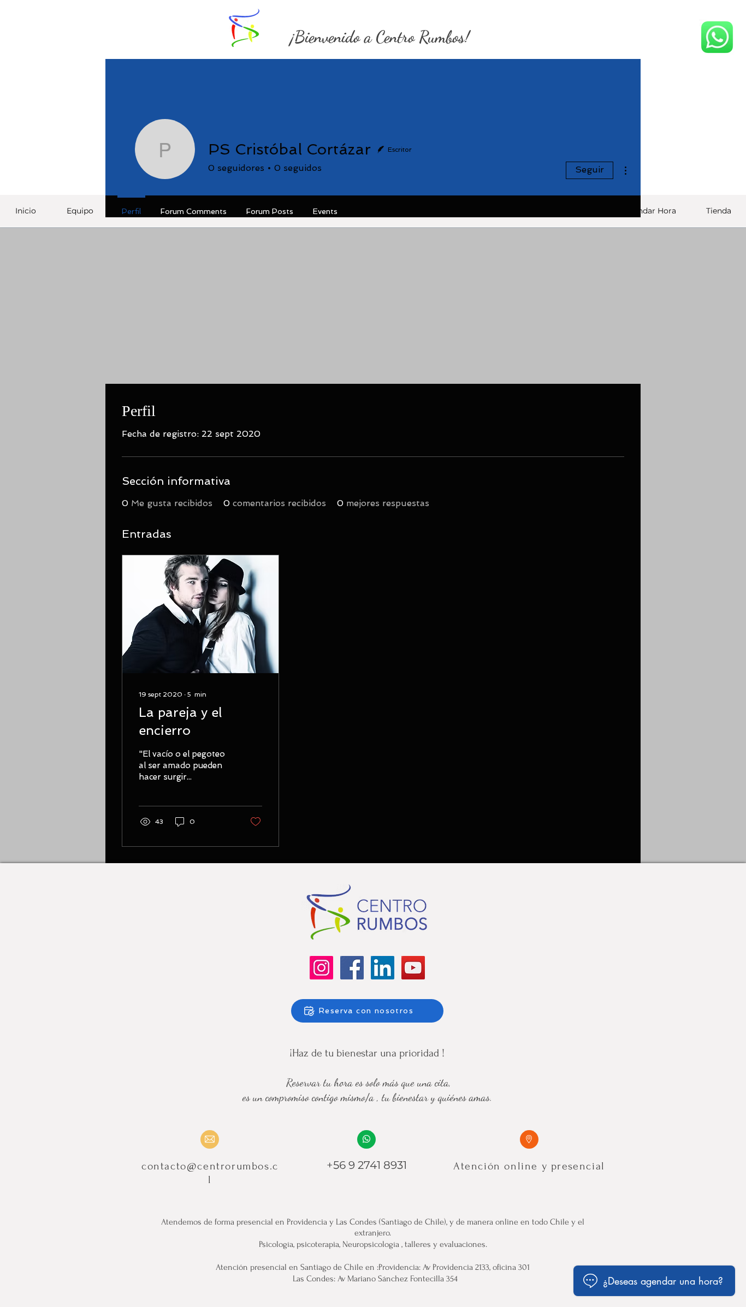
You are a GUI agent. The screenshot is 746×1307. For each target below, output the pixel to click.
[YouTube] (413, 967)
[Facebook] (352, 967)
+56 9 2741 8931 (367, 1165)
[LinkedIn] (382, 967)
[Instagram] (321, 967)
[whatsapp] (717, 37)
